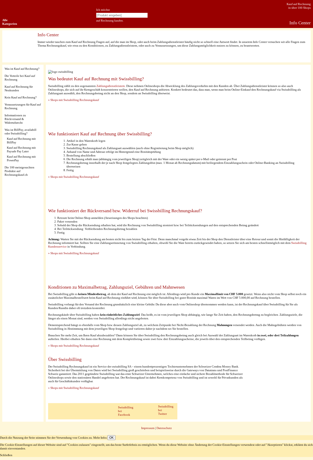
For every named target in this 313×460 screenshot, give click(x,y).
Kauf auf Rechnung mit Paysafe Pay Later (21, 149)
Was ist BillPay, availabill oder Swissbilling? (20, 131)
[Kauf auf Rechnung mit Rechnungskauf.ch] (60, 23)
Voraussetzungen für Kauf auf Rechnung (23, 106)
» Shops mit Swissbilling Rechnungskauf (73, 100)
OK (111, 437)
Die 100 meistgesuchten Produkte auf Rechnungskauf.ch (19, 171)
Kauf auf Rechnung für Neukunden (19, 88)
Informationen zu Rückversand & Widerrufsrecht (15, 119)
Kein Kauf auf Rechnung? (21, 97)
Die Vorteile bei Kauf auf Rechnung (20, 77)
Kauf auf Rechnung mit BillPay (21, 140)
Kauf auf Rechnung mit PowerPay (21, 158)
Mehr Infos (100, 437)
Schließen (6, 455)
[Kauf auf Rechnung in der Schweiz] (5, 4)
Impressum (147, 428)
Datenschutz (164, 428)
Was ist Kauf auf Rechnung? (22, 68)
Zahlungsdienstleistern (110, 86)
